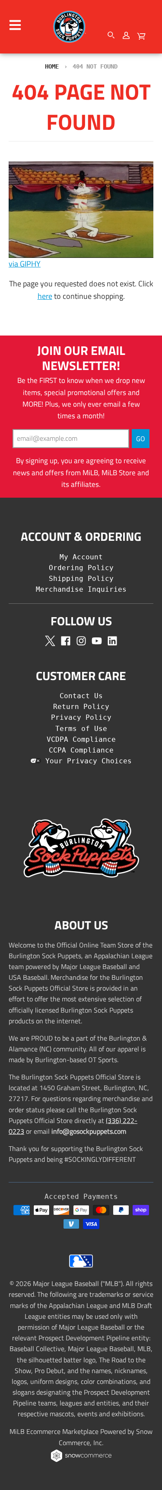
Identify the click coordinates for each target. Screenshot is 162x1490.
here (45, 296)
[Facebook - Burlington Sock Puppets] (65, 641)
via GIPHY (25, 264)
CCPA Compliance (81, 750)
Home (52, 66)
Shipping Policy (81, 578)
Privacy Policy (81, 717)
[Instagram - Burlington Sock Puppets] (81, 641)
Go (140, 438)
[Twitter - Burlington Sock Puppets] (50, 641)
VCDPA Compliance (81, 739)
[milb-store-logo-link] (81, 1269)
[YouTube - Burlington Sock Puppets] (97, 641)
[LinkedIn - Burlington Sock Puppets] (112, 641)
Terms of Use (81, 729)
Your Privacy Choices (86, 761)
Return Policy (81, 707)
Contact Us (81, 696)
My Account (81, 557)
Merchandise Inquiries (81, 589)
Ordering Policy (81, 568)
